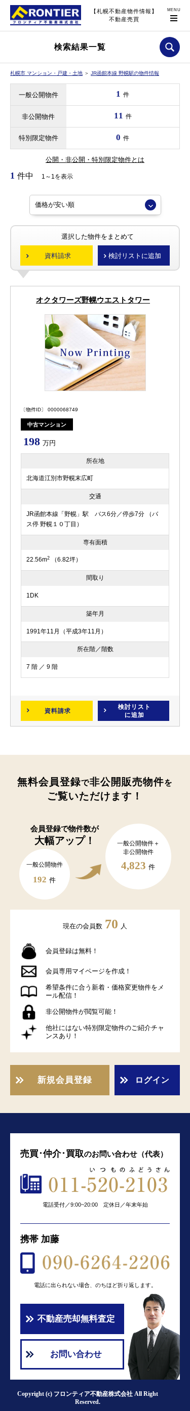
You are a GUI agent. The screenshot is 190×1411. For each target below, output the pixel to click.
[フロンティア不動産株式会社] (45, 25)
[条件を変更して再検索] (170, 47)
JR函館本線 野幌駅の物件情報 (125, 73)
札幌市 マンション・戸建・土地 (46, 73)
